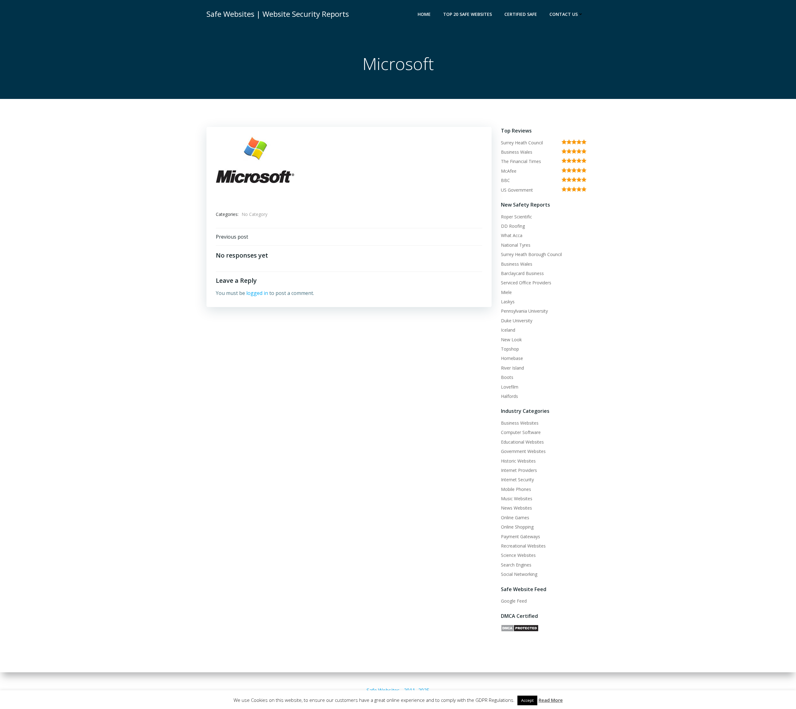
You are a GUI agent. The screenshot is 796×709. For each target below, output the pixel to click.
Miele (506, 292)
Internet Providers (519, 470)
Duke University (516, 321)
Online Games (515, 517)
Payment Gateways (520, 536)
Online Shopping (517, 527)
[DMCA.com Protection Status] (520, 628)
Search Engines (516, 565)
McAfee (508, 171)
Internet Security (517, 480)
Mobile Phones (516, 489)
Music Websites (516, 498)
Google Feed (514, 601)
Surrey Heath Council (522, 143)
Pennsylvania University (524, 311)
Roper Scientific (516, 217)
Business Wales (516, 152)
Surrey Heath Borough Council (531, 254)
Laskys (508, 302)
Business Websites (520, 423)
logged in (257, 293)
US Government (517, 190)
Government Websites (523, 451)
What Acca (511, 235)
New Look (511, 340)
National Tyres (515, 245)
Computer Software (521, 432)
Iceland (508, 330)
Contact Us (563, 14)
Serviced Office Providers (526, 283)
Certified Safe (520, 14)
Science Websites (518, 555)
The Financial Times (521, 161)
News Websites (516, 508)
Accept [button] (527, 700)
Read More (551, 700)
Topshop (510, 349)
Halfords (509, 396)
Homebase (512, 358)
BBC (505, 180)
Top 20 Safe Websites (467, 14)
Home (424, 14)
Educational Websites (522, 442)
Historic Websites (518, 461)
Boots (507, 377)
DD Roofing (513, 226)
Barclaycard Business (522, 273)
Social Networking (519, 574)
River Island (512, 368)
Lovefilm (509, 387)
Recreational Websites (523, 546)
